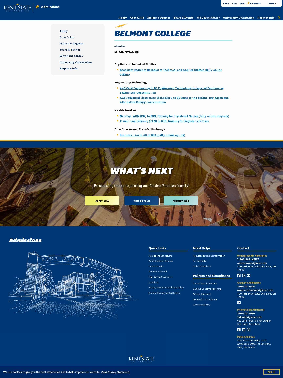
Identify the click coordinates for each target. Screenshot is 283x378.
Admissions (50, 7)
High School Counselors (160, 276)
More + (272, 3)
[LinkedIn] (239, 302)
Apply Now (102, 201)
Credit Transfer (156, 266)
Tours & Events (70, 49)
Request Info (69, 68)
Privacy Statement (202, 294)
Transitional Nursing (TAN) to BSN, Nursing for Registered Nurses (164, 121)
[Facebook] (239, 275)
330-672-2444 (246, 286)
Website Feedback (202, 266)
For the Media (199, 261)
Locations (153, 282)
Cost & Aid (67, 37)
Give (242, 3)
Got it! (271, 372)
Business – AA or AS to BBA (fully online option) (152, 135)
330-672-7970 (246, 313)
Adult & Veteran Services (161, 261)
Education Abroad (158, 271)
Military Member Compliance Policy (166, 287)
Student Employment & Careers (164, 293)
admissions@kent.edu (252, 263)
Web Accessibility (201, 304)
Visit (234, 3)
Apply (226, 3)
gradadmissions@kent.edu (255, 290)
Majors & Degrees (72, 43)
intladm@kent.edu (249, 317)
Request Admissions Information (209, 255)
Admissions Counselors (160, 255)
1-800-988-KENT (248, 259)
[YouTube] (248, 275)
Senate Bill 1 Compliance (205, 299)
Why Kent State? (71, 55)
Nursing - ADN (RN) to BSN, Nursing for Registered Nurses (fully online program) (174, 116)
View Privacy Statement (115, 372)
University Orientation (76, 62)
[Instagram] (243, 275)
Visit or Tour (141, 201)
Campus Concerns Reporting (207, 288)
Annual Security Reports (205, 283)
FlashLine (255, 3)
